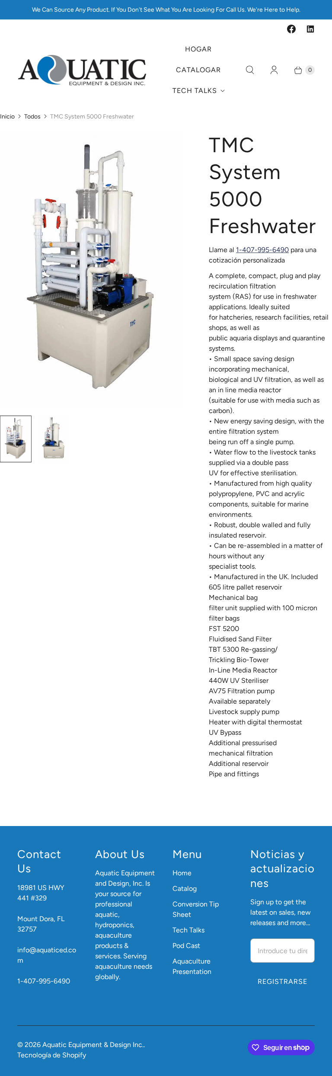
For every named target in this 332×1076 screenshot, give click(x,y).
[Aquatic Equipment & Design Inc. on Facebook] (291, 28)
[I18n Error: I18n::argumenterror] (16, 439)
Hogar (198, 49)
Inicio (7, 116)
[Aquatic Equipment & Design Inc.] (82, 70)
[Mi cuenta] (274, 70)
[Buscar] (250, 70)
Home (182, 873)
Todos (32, 116)
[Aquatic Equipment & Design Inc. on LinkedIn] (310, 28)
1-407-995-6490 (262, 250)
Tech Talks (194, 90)
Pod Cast (186, 946)
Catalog (184, 888)
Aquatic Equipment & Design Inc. (93, 1045)
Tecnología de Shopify (51, 1055)
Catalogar (198, 70)
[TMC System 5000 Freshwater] (92, 270)
